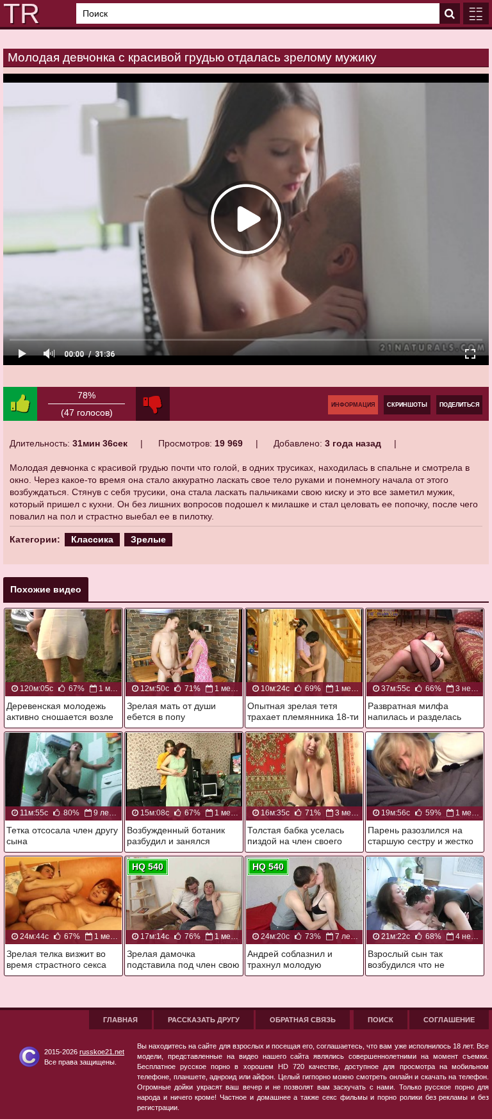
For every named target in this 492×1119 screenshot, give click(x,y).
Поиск (380, 1020)
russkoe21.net (101, 1052)
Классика (92, 539)
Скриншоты (407, 405)
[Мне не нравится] (153, 404)
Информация (353, 405)
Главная (120, 1020)
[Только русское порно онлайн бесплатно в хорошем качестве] (19, 13)
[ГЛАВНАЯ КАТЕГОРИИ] (476, 13)
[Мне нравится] (20, 404)
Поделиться (459, 405)
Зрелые (148, 539)
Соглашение (449, 1020)
